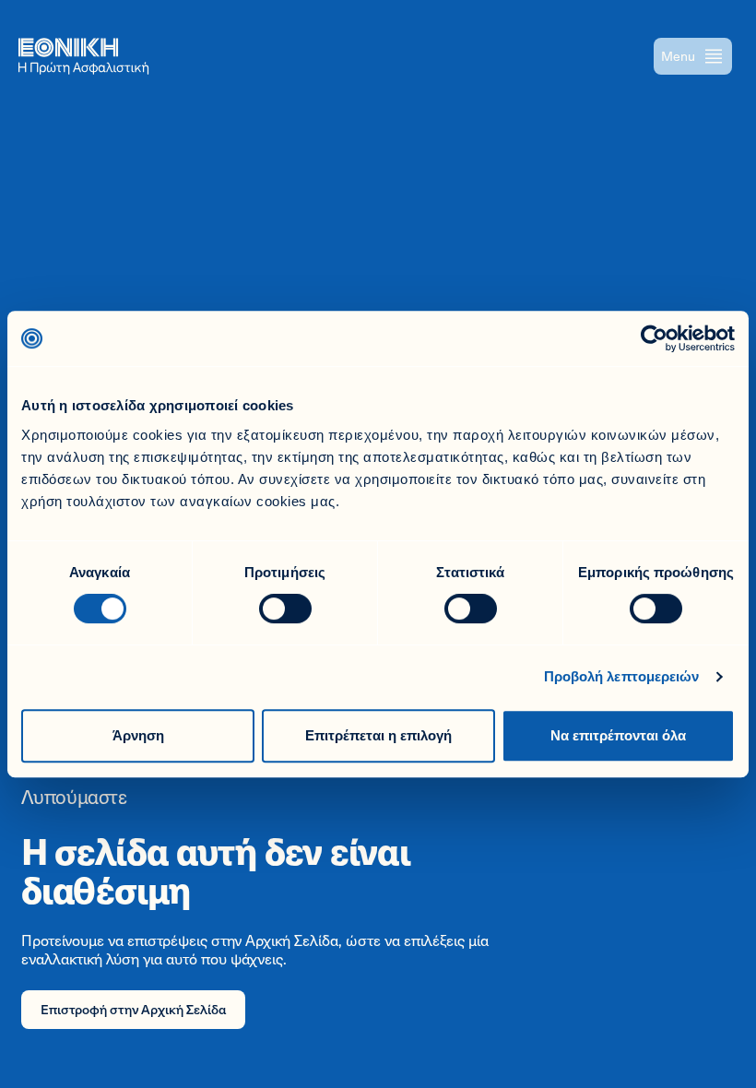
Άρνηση (138, 735)
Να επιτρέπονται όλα (618, 735)
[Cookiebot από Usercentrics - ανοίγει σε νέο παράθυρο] (654, 338)
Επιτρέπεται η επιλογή (378, 735)
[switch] (285, 608)
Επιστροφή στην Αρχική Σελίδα (133, 1009)
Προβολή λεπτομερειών (622, 676)
